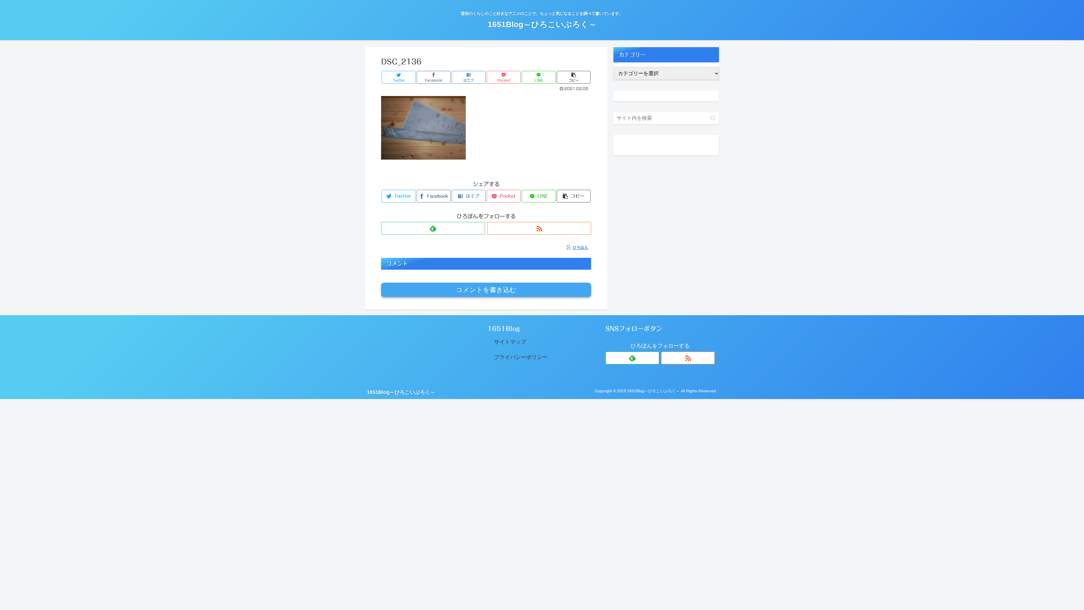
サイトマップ (510, 342)
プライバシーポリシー (521, 357)
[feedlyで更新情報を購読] (433, 228)
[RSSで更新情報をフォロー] (539, 228)
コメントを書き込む (486, 289)
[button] (713, 118)
